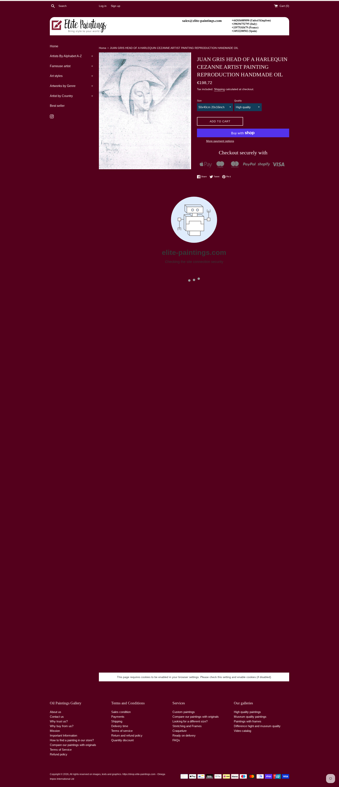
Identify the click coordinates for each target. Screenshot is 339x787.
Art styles (71, 76)
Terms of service (122, 730)
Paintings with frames (247, 721)
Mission (55, 730)
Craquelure (179, 730)
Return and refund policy (126, 735)
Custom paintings (183, 712)
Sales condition (121, 712)
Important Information (63, 735)
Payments (117, 716)
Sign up (115, 6)
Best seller (57, 105)
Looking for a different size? (190, 721)
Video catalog (242, 730)
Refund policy (58, 754)
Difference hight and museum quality (257, 726)
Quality (238, 100)
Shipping (219, 89)
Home (54, 46)
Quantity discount (122, 740)
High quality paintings (247, 712)
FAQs (176, 740)
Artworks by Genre (71, 86)
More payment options (220, 141)
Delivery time (119, 726)
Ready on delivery (184, 735)
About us (55, 712)
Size (199, 100)
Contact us (57, 716)
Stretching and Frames (187, 726)
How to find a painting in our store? (72, 740)
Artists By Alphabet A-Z (71, 56)
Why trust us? (59, 721)
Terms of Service (61, 749)
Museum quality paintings (250, 716)
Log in (103, 6)
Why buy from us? (61, 726)
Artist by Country (71, 96)
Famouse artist (71, 66)
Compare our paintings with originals (73, 745)
